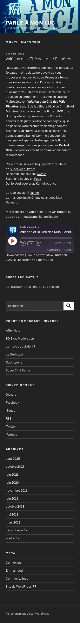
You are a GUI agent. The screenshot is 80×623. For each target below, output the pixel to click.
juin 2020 (12, 482)
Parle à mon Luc (30, 23)
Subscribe (53, 249)
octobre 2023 (15, 466)
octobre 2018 (15, 506)
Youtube (11, 434)
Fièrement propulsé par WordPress (27, 613)
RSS (9, 418)
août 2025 (13, 458)
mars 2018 (13, 522)
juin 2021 (12, 474)
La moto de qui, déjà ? (20, 346)
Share (67, 249)
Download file (15, 255)
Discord (11, 394)
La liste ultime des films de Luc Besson (32, 287)
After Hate (56, 164)
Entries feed (14, 570)
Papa (37, 178)
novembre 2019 (17, 490)
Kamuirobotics (46, 183)
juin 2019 (12, 498)
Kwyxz (41, 174)
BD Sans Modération (20, 338)
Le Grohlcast (14, 354)
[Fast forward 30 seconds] (41, 243)
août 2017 (12, 538)
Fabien (34, 192)
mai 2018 (12, 514)
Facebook (12, 402)
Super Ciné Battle (22, 169)
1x (31, 243)
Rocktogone (14, 362)
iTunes (10, 410)
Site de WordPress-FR (21, 586)
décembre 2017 (16, 530)
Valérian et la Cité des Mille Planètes (38, 58)
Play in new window (39, 255)
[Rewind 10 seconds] (23, 243)
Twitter (11, 426)
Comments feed (17, 578)
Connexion (13, 562)
